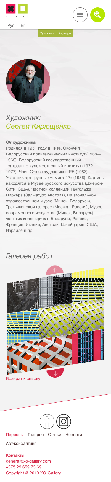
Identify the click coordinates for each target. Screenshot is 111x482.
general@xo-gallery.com (28, 461)
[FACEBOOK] (47, 421)
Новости (73, 434)
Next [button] (55, 374)
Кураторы (65, 33)
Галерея (36, 434)
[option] (55, 329)
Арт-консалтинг (21, 443)
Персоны (15, 434)
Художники (47, 33)
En (23, 25)
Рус (11, 25)
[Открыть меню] (80, 14)
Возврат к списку (23, 378)
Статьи (54, 434)
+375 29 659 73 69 (23, 467)
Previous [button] (55, 269)
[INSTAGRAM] (63, 421)
